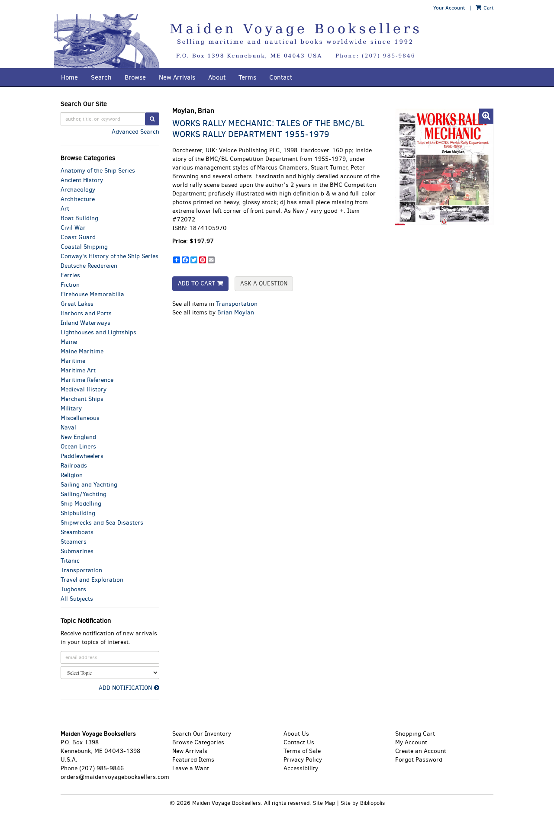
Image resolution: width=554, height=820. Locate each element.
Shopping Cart (415, 734)
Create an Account (420, 751)
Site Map (324, 803)
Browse (135, 77)
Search (101, 77)
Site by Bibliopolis (363, 803)
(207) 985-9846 (101, 768)
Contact (280, 77)
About (216, 77)
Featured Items (193, 760)
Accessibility (300, 768)
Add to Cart (196, 283)
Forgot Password (418, 760)
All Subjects (77, 599)
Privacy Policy (302, 760)
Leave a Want (190, 768)
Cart (487, 7)
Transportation (237, 304)
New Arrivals (177, 77)
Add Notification (125, 688)
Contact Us (298, 742)
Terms (247, 77)
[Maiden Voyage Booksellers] (277, 41)
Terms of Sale (302, 751)
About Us (296, 734)
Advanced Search (135, 132)
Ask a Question (263, 283)
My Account (411, 742)
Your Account (449, 7)
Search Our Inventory (201, 734)
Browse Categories (198, 742)
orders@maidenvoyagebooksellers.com (115, 777)
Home (69, 77)
